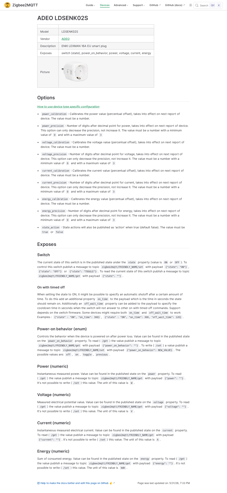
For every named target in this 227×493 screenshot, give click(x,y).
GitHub (154, 5)
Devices (105, 5)
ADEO (66, 39)
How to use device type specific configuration (68, 106)
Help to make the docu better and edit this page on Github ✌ (76, 482)
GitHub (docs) (173, 5)
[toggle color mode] (190, 5)
